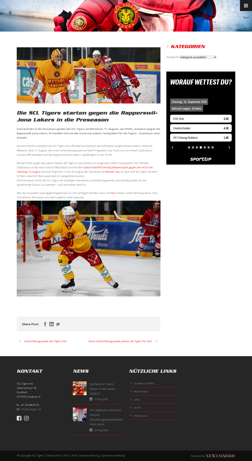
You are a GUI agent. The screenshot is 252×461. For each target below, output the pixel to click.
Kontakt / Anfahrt (144, 383)
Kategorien (173, 57)
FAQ (66, 455)
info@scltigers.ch (31, 409)
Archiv (137, 407)
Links (137, 399)
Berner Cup (113, 171)
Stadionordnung (89, 455)
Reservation (141, 391)
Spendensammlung (113, 455)
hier (113, 193)
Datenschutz (54, 455)
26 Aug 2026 (101, 430)
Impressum (140, 415)
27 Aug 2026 (101, 399)
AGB (74, 455)
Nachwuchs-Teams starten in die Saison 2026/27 (102, 388)
